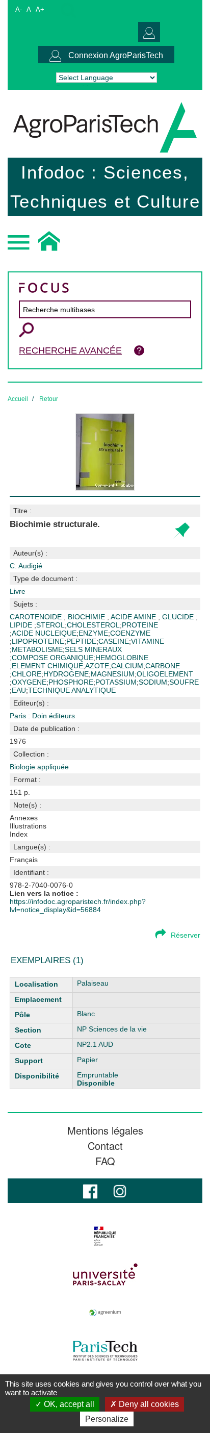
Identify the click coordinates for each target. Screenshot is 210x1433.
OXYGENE (29, 682)
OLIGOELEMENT (165, 674)
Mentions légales (105, 1130)
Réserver (185, 935)
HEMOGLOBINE (121, 657)
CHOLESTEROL (93, 625)
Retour (48, 399)
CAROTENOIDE (37, 617)
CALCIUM (127, 666)
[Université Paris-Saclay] (105, 1274)
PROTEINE (140, 625)
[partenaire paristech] (105, 1351)
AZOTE (97, 666)
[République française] (105, 1236)
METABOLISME (37, 649)
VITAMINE (147, 641)
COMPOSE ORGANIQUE (52, 657)
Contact (105, 1146)
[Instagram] (119, 1190)
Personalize (106, 1419)
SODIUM (153, 682)
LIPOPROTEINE (38, 641)
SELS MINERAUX (93, 649)
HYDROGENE (66, 674)
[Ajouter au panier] (181, 531)
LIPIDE (22, 625)
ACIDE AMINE (134, 617)
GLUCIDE (179, 617)
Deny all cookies (148, 1404)
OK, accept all (68, 1404)
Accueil (18, 399)
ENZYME (93, 633)
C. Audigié (26, 566)
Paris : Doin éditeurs (42, 716)
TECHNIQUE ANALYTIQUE (72, 690)
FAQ (105, 1161)
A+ (40, 9)
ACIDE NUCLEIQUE (44, 633)
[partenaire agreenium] (105, 1312)
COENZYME (130, 633)
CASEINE (113, 641)
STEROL (50, 625)
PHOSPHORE (70, 682)
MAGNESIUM (113, 674)
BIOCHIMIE (87, 617)
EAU (19, 690)
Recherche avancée (70, 350)
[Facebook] (90, 1190)
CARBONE (162, 666)
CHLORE (26, 674)
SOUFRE (184, 682)
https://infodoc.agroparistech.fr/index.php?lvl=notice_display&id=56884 (78, 905)
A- (18, 9)
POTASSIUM (116, 682)
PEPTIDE (81, 641)
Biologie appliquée (39, 767)
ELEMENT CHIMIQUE (47, 666)
